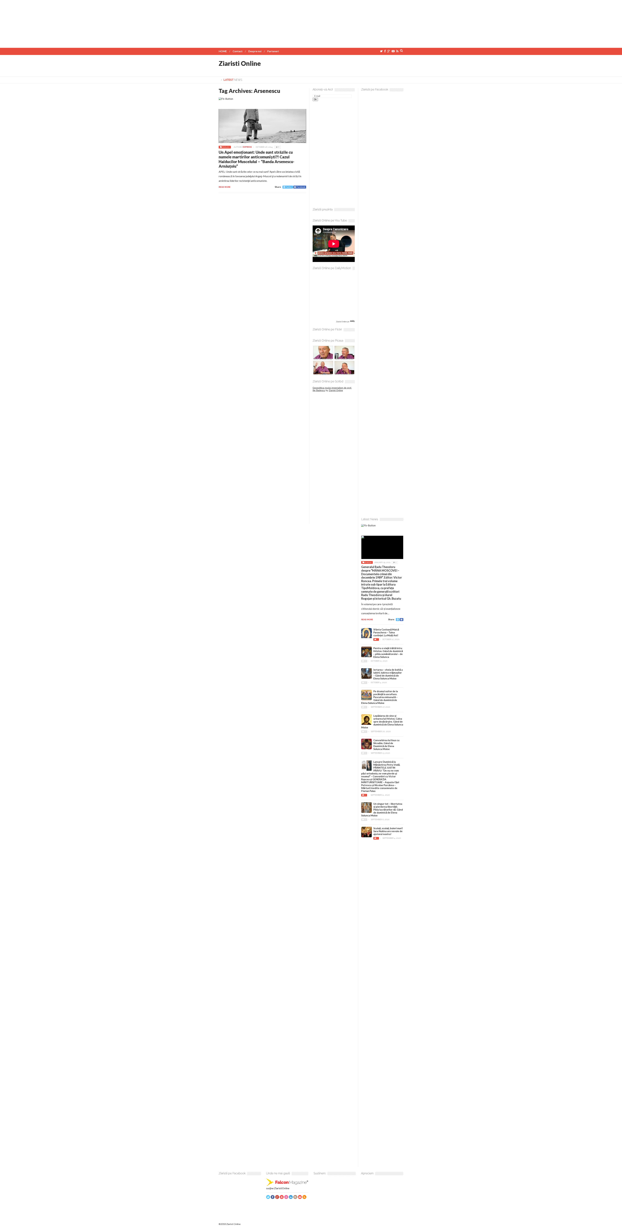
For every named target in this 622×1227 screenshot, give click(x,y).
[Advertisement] (311, 22)
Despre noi (254, 51)
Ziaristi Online (240, 63)
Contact (237, 51)
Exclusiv (226, 147)
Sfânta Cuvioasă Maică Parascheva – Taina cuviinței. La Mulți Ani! (386, 632)
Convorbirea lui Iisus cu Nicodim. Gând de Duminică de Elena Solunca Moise (386, 744)
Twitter (289, 187)
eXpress (247, 147)
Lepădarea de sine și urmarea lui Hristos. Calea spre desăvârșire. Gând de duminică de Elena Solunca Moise (382, 721)
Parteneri (273, 51)
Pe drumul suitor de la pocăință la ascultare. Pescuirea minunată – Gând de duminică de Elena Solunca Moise (379, 697)
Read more (224, 187)
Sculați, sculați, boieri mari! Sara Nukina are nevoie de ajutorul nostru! (388, 831)
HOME (223, 51)
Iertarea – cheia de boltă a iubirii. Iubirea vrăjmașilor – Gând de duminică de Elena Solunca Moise (388, 674)
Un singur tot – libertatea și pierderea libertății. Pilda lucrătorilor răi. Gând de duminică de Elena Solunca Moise (382, 809)
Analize (368, 562)
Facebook (301, 187)
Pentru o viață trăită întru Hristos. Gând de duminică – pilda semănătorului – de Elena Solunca (388, 652)
